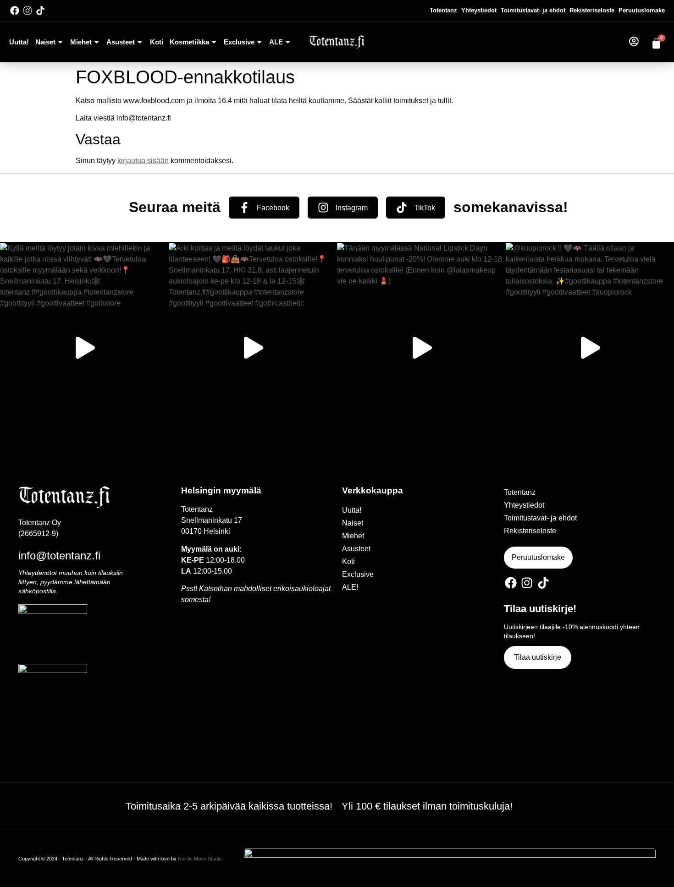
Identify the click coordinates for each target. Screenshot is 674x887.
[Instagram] (27, 10)
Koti (156, 42)
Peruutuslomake (642, 10)
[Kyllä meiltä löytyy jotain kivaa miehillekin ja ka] (84, 348)
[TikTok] (401, 207)
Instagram (352, 208)
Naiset (45, 42)
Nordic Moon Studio (199, 858)
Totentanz (443, 10)
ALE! (350, 587)
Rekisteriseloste (591, 10)
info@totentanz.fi (59, 555)
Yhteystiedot (479, 10)
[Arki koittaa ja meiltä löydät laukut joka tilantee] (253, 348)
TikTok (424, 208)
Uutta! (19, 42)
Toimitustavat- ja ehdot (533, 10)
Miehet (81, 42)
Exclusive (239, 42)
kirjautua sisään (143, 160)
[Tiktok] (40, 10)
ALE (276, 42)
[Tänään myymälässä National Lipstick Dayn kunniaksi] (421, 348)
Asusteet (120, 42)
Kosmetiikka (189, 42)
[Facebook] (14, 10)
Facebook (273, 208)
